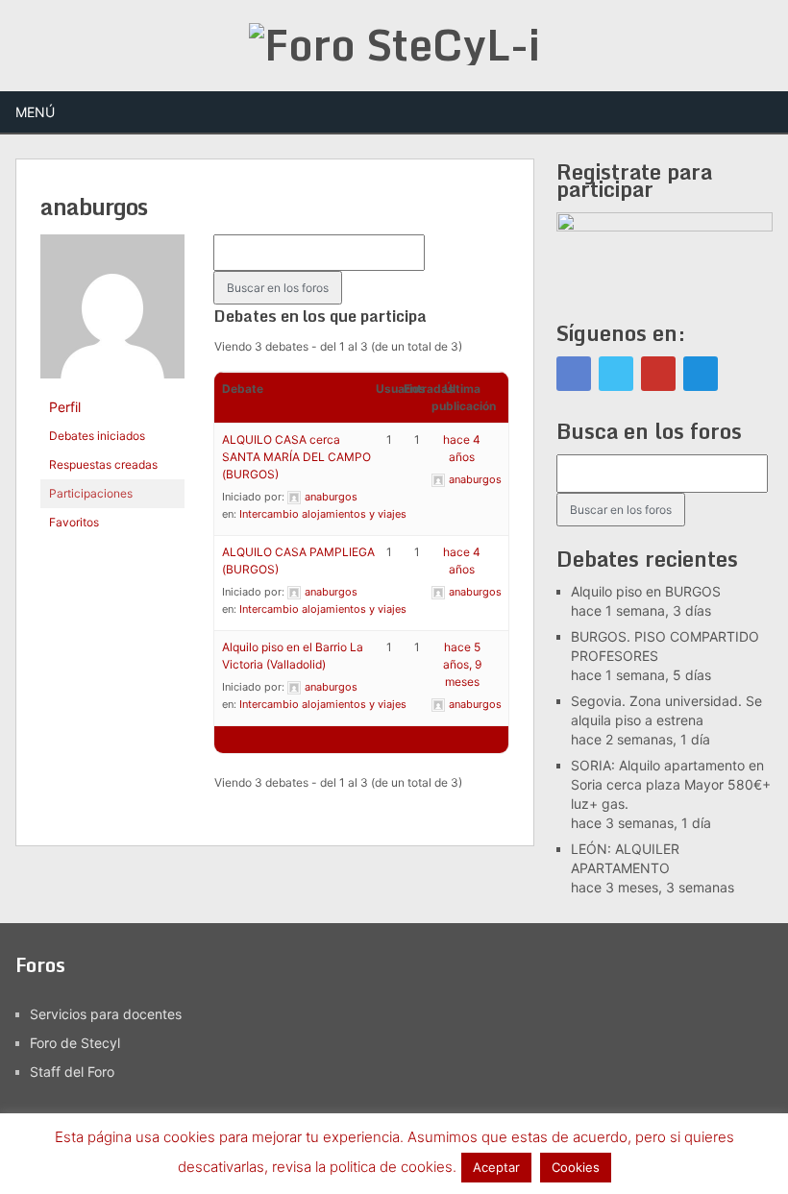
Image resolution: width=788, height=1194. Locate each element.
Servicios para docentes (106, 1014)
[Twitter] (616, 373)
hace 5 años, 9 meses (462, 664)
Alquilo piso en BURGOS (646, 591)
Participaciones (91, 493)
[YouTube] (658, 373)
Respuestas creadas (103, 464)
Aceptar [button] (496, 1167)
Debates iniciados (97, 435)
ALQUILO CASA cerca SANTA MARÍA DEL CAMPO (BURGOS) (296, 456)
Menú (35, 112)
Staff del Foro (72, 1071)
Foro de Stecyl (75, 1043)
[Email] (700, 373)
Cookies (576, 1167)
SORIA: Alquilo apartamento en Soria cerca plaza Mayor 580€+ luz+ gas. (671, 784)
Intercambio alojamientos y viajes (322, 514)
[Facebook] (573, 373)
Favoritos (74, 522)
